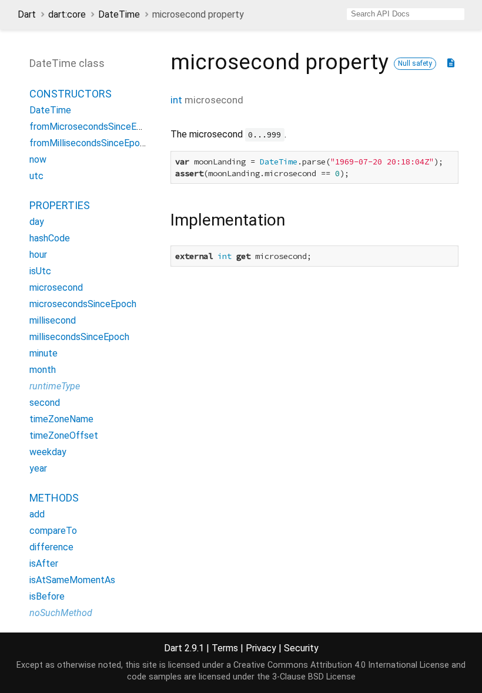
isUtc (40, 271)
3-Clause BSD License (314, 677)
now (37, 159)
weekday (47, 451)
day (36, 221)
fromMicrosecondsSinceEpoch (93, 126)
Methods (54, 498)
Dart (27, 14)
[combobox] (405, 14)
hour (38, 254)
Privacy (261, 648)
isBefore (47, 596)
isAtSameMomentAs (72, 580)
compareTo (53, 530)
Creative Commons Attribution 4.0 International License (341, 665)
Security (301, 648)
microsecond (56, 287)
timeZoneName (61, 419)
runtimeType (54, 386)
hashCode (49, 238)
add (37, 514)
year (38, 468)
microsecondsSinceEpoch (82, 304)
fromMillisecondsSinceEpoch (89, 143)
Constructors (70, 94)
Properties (59, 205)
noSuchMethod (60, 612)
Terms (225, 648)
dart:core (67, 14)
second (44, 402)
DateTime (119, 14)
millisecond (52, 320)
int (176, 100)
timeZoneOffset (63, 435)
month (42, 369)
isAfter (43, 563)
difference (51, 547)
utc (36, 175)
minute (43, 353)
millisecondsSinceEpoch (79, 336)
